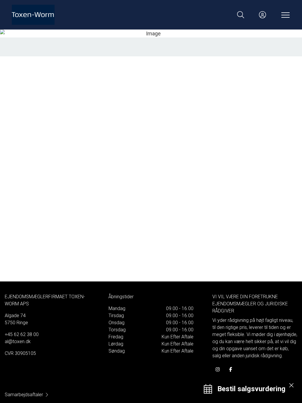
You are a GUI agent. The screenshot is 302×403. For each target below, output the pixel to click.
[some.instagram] (217, 369)
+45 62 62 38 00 (22, 334)
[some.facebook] (230, 369)
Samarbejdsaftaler (24, 394)
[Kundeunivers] (262, 15)
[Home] (81, 15)
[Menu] (284, 15)
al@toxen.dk (18, 341)
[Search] (241, 15)
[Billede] (151, 33)
